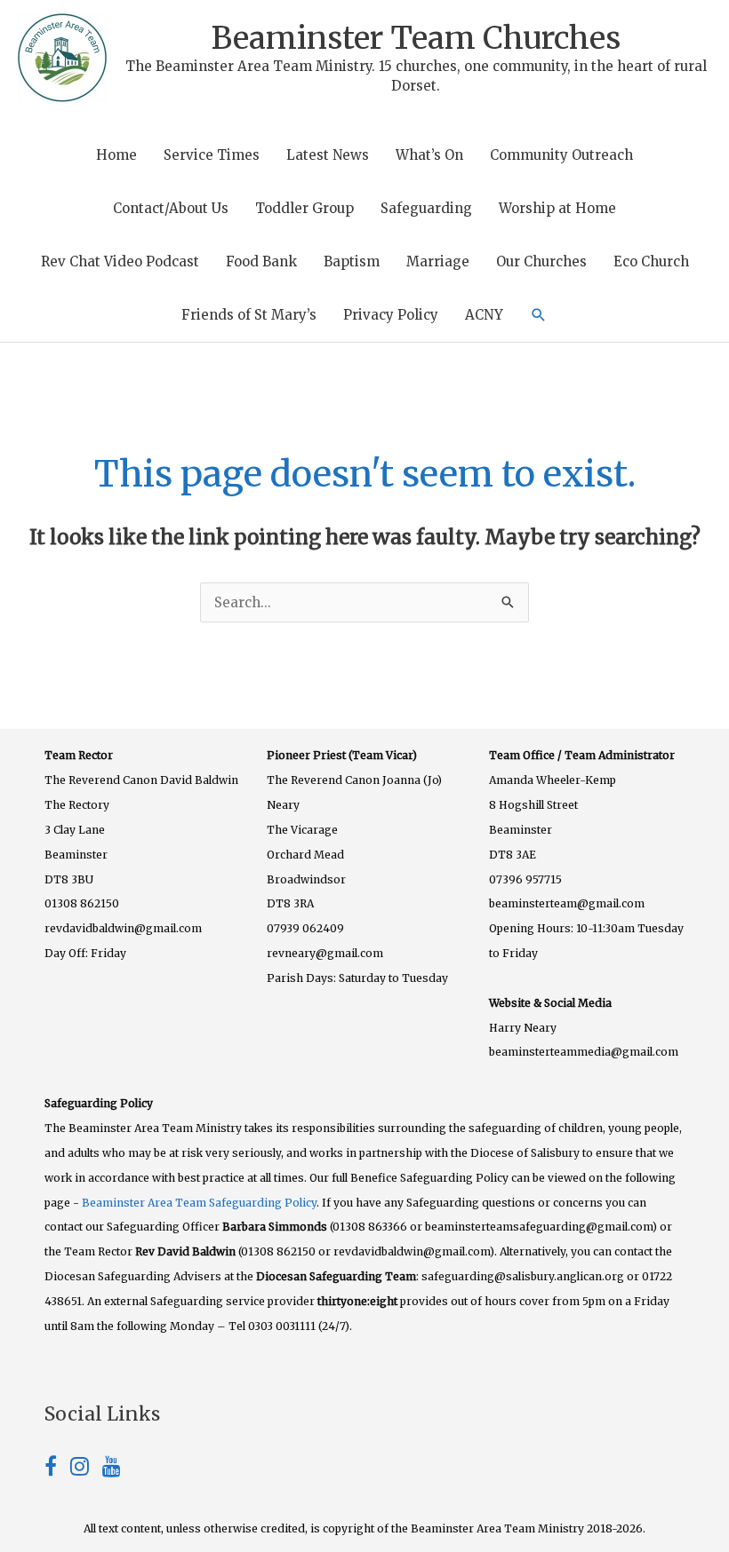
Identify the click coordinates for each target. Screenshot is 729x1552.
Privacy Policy (390, 314)
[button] (539, 315)
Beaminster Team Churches (416, 38)
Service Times (212, 154)
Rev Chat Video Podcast (120, 261)
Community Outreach (561, 154)
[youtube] (111, 1469)
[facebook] (57, 1469)
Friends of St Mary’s (248, 314)
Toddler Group (304, 208)
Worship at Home (557, 208)
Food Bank (261, 261)
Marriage (437, 261)
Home (116, 154)
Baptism (352, 261)
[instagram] (86, 1469)
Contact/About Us (170, 208)
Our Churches (541, 261)
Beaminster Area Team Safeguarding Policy (199, 1202)
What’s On (429, 154)
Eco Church (651, 261)
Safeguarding (426, 208)
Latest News (327, 154)
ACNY (484, 314)
